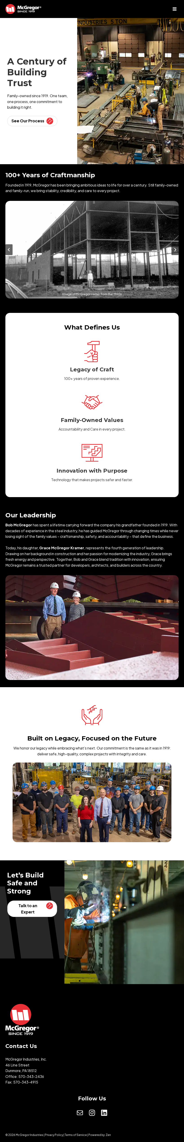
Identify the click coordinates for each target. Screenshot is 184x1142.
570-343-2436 (31, 1076)
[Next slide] (175, 249)
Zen (108, 1135)
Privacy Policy (54, 1135)
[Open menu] (174, 8)
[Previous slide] (9, 249)
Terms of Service (76, 1135)
